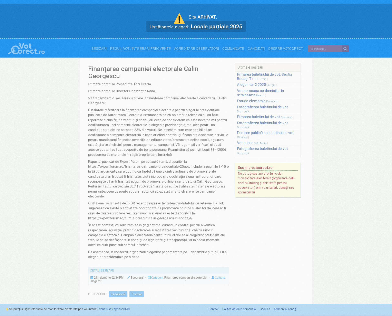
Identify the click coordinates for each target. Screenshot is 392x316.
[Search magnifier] (345, 48)
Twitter (136, 294)
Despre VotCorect (285, 48)
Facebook (118, 294)
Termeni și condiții (285, 309)
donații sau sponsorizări (114, 309)
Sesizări (99, 48)
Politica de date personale (239, 309)
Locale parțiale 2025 (216, 26)
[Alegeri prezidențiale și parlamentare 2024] (26, 47)
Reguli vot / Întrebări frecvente (140, 48)
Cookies (265, 309)
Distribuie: (97, 294)
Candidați (256, 48)
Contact (213, 309)
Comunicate (233, 48)
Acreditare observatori (196, 48)
